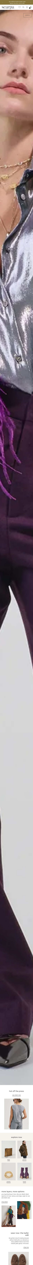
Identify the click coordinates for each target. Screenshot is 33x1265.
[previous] (2, 2)
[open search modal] (23, 7)
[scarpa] (8, 7)
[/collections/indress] (16, 547)
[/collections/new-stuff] (16, 1114)
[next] (30, 2)
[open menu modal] (27, 7)
